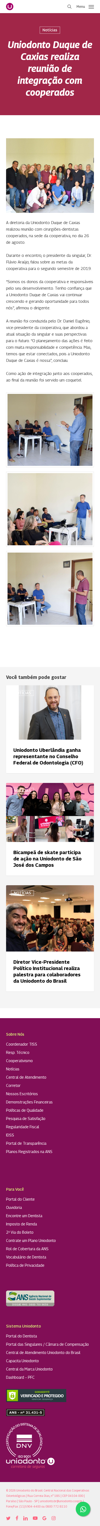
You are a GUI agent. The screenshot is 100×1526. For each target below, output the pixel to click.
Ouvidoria (14, 1207)
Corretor (13, 1085)
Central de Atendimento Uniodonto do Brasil (43, 1352)
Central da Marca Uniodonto (29, 1369)
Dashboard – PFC (20, 1377)
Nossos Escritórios (22, 1094)
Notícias (49, 30)
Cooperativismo (19, 1060)
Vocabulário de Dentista (26, 1257)
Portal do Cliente (20, 1199)
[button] (85, 6)
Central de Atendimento (26, 1077)
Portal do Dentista (21, 1336)
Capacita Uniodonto (22, 1361)
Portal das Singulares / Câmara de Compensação (47, 1344)
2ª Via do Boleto (19, 1232)
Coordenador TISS (21, 1044)
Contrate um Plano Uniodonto (31, 1240)
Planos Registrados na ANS (29, 1151)
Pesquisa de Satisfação (25, 1118)
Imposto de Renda (21, 1224)
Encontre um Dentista (24, 1216)
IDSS (10, 1135)
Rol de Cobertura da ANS (27, 1249)
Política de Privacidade (25, 1265)
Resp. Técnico (17, 1052)
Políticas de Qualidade (24, 1110)
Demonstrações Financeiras (29, 1102)
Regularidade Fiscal (22, 1127)
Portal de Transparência (26, 1143)
